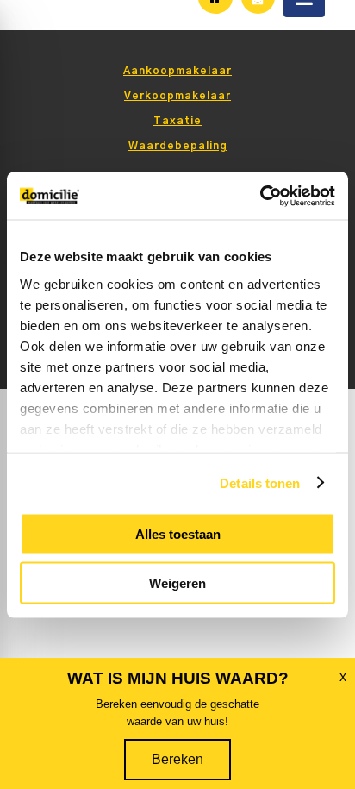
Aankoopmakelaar (177, 71)
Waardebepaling (177, 146)
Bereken (177, 759)
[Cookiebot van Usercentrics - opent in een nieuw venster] (259, 196)
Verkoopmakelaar (177, 96)
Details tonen (260, 482)
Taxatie (177, 121)
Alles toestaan (178, 534)
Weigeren (177, 582)
